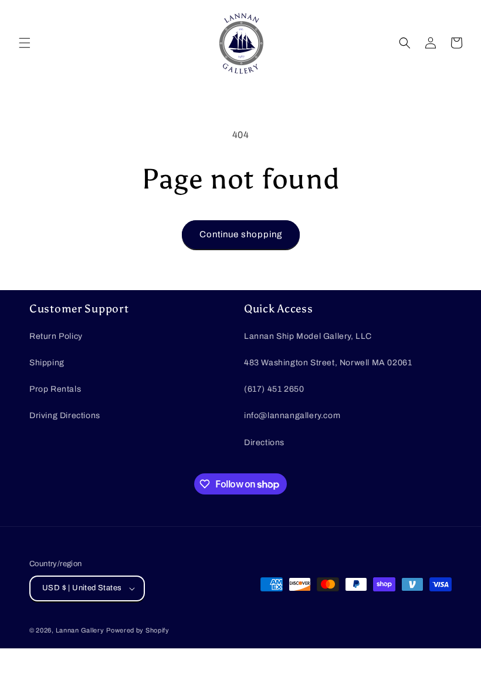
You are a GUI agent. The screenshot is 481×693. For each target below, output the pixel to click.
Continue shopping (240, 234)
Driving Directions (64, 415)
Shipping (47, 362)
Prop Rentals (55, 389)
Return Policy (56, 336)
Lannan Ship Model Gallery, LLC (308, 336)
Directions (264, 442)
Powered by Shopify (138, 630)
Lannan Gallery (80, 630)
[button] (25, 43)
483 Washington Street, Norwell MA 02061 (328, 362)
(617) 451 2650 (274, 389)
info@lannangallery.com (292, 415)
